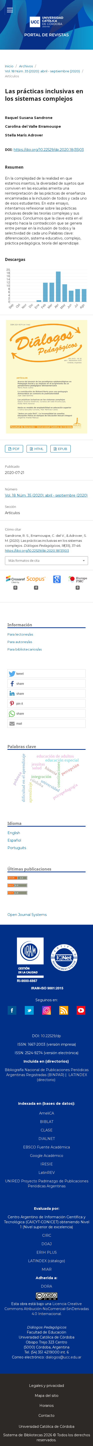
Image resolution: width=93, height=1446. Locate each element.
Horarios (46, 1405)
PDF (16, 449)
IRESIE (46, 1164)
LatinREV (46, 1172)
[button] (46, 673)
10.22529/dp (51, 1036)
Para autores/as (19, 642)
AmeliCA (46, 1113)
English (13, 833)
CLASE (47, 1130)
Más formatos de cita (23, 560)
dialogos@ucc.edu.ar (63, 1357)
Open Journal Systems (27, 914)
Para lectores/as (20, 634)
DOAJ (46, 1244)
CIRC (46, 1235)
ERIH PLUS (46, 1252)
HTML (38, 449)
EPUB (62, 449)
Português (16, 848)
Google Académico (46, 1155)
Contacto (46, 1415)
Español (14, 840)
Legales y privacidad (46, 1385)
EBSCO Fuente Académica (46, 1147)
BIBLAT (46, 1121)
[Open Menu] (10, 10)
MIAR (47, 1269)
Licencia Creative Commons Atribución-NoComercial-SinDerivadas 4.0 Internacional (46, 1309)
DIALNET (46, 1138)
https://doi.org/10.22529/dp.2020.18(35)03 (49, 149)
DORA (46, 1286)
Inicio (9, 66)
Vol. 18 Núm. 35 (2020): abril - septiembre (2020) (42, 71)
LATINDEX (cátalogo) (46, 1261)
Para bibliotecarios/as (24, 649)
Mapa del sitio (47, 1395)
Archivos (26, 66)
